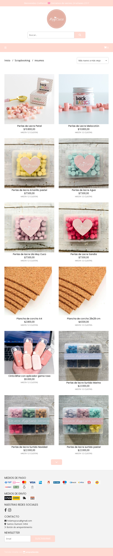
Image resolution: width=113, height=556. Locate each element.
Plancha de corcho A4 (29, 318)
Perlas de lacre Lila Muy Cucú (29, 254)
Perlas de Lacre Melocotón (83, 126)
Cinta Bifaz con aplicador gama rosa (29, 376)
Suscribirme (43, 538)
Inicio (7, 60)
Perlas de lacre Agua (84, 190)
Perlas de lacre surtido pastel (84, 447)
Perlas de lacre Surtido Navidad (29, 447)
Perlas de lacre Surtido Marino (83, 382)
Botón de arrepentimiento (19, 527)
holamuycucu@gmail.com (19, 520)
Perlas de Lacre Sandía (83, 254)
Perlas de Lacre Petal (29, 126)
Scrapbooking (23, 60)
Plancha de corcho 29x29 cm (83, 318)
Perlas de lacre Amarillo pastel (29, 190)
